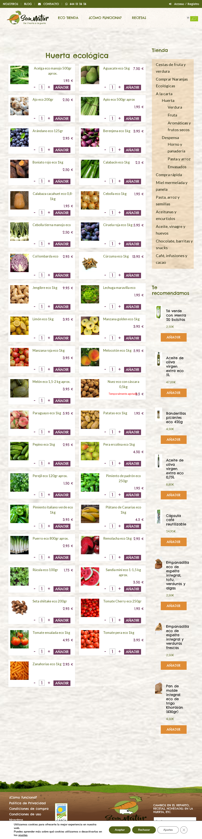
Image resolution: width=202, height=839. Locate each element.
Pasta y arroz (179, 158)
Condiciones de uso (25, 814)
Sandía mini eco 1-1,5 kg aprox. (123, 572)
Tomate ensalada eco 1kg (51, 632)
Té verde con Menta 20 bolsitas (176, 315)
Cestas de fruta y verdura (171, 67)
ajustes (22, 835)
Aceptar (120, 830)
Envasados (177, 166)
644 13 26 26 (78, 4)
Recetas (139, 18)
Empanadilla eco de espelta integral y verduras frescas (177, 637)
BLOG (28, 4)
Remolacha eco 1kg (117, 538)
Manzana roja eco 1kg (49, 350)
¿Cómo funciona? (105, 18)
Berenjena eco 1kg (116, 131)
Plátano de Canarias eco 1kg (123, 509)
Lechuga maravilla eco (119, 288)
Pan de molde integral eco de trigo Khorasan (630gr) (174, 699)
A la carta (164, 93)
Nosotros (16, 820)
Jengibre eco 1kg (45, 288)
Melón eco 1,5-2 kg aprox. (51, 382)
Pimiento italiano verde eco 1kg (53, 509)
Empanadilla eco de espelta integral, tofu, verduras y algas (177, 575)
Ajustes (168, 830)
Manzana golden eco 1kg (121, 319)
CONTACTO (51, 4)
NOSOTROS (10, 4)
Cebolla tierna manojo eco (52, 225)
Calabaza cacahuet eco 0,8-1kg (53, 196)
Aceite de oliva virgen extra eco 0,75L (175, 468)
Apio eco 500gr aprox (119, 99)
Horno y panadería (176, 147)
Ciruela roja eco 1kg (118, 225)
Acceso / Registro (186, 4)
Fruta (172, 115)
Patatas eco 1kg (115, 413)
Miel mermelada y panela (171, 186)
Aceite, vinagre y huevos (170, 229)
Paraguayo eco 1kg (47, 413)
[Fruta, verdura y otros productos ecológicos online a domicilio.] (28, 17)
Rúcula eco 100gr (45, 570)
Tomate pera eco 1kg (118, 632)
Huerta (168, 100)
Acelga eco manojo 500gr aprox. (53, 70)
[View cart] (190, 18)
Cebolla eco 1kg (115, 194)
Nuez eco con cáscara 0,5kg (123, 384)
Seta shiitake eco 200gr (50, 601)
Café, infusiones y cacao (171, 259)
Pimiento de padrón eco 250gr (123, 478)
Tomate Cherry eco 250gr (122, 601)
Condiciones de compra (29, 809)
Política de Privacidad (27, 803)
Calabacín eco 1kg (116, 162)
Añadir (62, 87)
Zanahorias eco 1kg (47, 664)
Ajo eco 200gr (43, 99)
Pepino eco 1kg (44, 444)
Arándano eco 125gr (48, 131)
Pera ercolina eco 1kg (119, 444)
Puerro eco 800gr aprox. (51, 538)
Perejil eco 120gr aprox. (50, 476)
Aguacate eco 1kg (116, 68)
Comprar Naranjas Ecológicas (172, 82)
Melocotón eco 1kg (117, 350)
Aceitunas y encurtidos (166, 215)
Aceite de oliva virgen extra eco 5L (175, 366)
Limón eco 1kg (43, 319)
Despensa (170, 137)
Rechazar (144, 830)
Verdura (175, 107)
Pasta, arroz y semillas (168, 200)
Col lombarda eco (45, 256)
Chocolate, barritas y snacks (174, 244)
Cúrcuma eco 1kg (116, 256)
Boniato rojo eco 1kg (48, 162)
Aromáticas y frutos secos (179, 126)
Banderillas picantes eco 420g (176, 417)
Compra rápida (169, 174)
